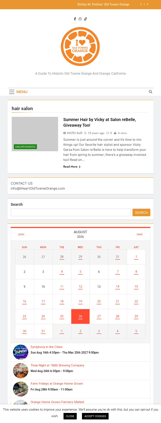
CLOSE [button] (70, 416)
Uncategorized (25, 147)
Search (17, 204)
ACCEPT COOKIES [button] (95, 416)
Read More (70, 166)
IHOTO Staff (74, 133)
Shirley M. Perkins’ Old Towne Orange (103, 4)
